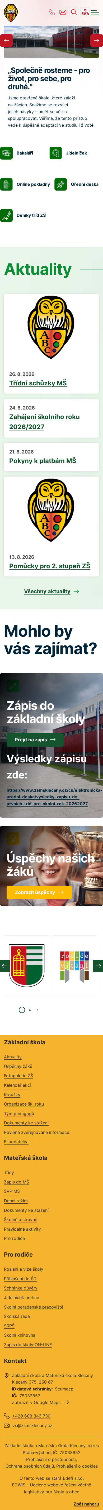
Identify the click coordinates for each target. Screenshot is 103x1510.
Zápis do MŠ (16, 1182)
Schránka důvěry (21, 1288)
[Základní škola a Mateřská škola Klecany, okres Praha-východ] (11, 13)
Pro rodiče (14, 1238)
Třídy (9, 1172)
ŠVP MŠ (12, 1191)
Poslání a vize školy (23, 1269)
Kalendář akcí (17, 1085)
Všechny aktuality (47, 591)
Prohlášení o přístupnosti (51, 1459)
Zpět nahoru (86, 1504)
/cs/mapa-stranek (85, 12)
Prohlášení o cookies (77, 1466)
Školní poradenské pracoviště (33, 1307)
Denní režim (16, 1200)
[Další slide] (96, 40)
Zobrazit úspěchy (35, 892)
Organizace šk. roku (24, 1104)
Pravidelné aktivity (22, 1229)
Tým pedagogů (19, 1113)
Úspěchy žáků (18, 1066)
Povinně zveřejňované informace (36, 1132)
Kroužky (12, 1094)
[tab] (22, 1010)
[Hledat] (74, 12)
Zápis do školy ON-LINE (28, 1344)
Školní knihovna (19, 1335)
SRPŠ (9, 1325)
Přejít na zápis (31, 739)
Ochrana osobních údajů (30, 1466)
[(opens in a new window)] (26, 966)
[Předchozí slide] (6, 40)
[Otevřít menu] (95, 13)
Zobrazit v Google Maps (36, 1402)
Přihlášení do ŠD (20, 1278)
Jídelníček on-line (21, 1297)
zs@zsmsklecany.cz (63, 12)
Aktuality (13, 1056)
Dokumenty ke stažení (26, 1122)
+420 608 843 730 (52, 12)
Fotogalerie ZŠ (18, 1075)
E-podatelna (16, 1141)
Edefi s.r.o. (73, 1478)
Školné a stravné (20, 1219)
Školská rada (17, 1316)
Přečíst (51, 379)
